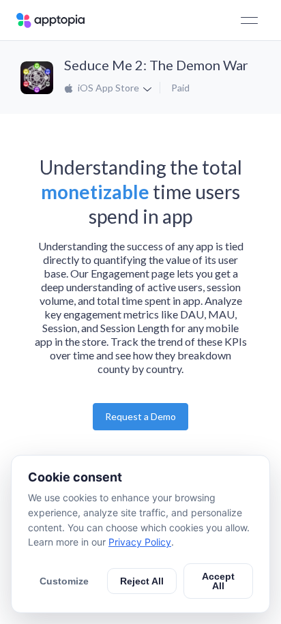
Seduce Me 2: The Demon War (156, 65)
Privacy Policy (139, 542)
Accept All (218, 581)
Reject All (142, 581)
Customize (64, 581)
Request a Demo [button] (140, 416)
